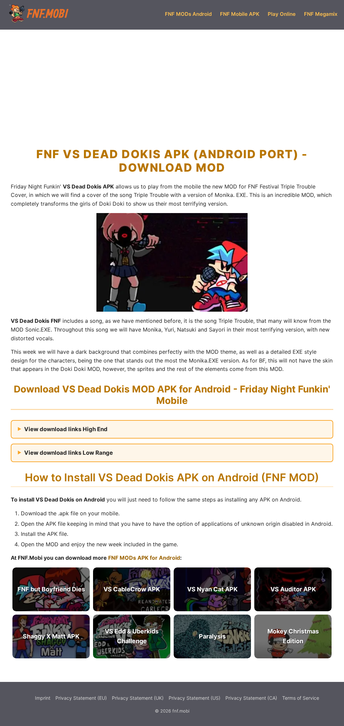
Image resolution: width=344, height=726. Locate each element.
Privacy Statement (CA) (251, 698)
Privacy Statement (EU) (81, 698)
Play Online (282, 14)
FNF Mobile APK (239, 14)
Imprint (42, 698)
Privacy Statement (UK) (138, 698)
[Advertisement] (172, 79)
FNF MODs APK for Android (143, 557)
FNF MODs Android (188, 14)
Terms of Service (300, 698)
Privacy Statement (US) (194, 698)
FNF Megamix (320, 14)
